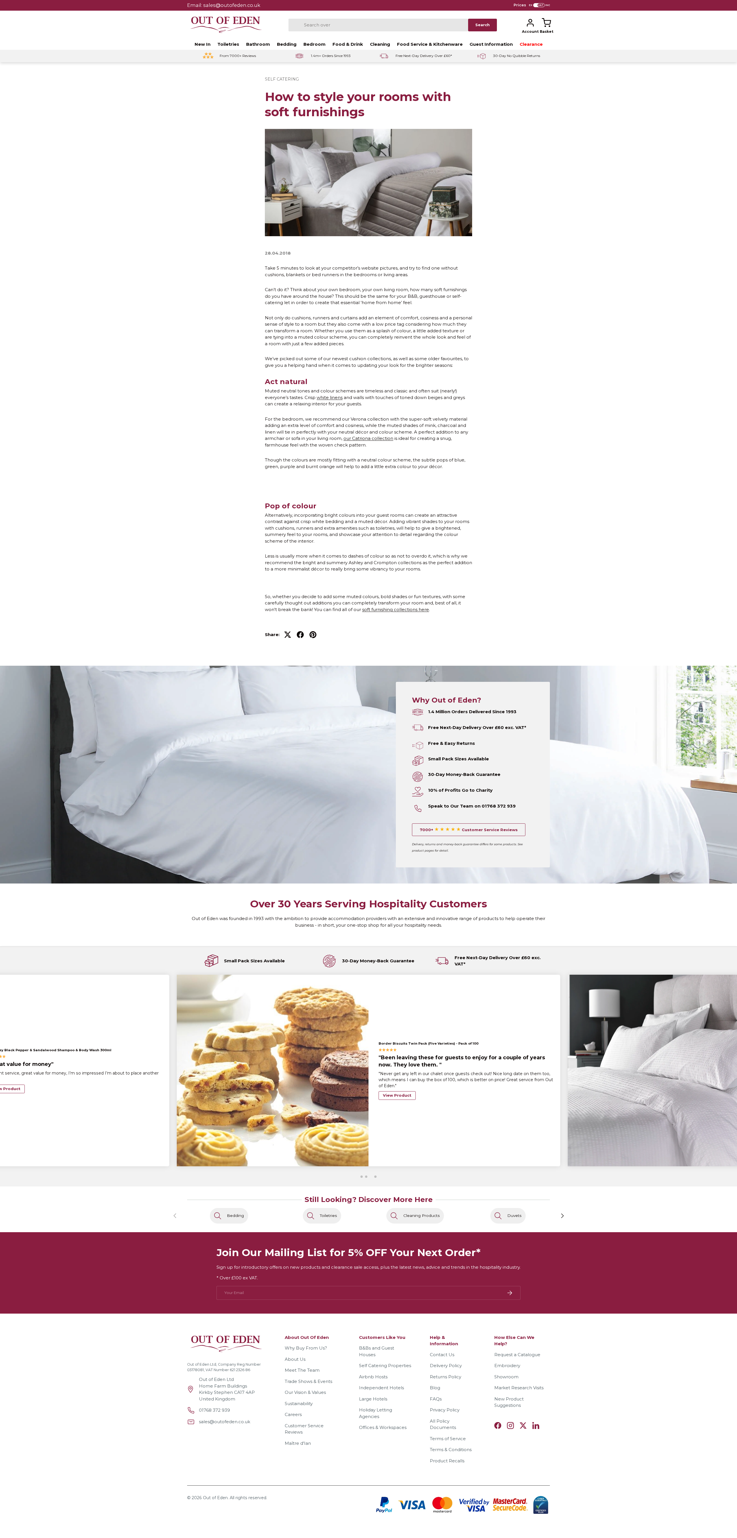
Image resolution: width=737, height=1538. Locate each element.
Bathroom (258, 44)
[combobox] (378, 25)
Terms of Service (448, 1438)
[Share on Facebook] (300, 634)
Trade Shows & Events (308, 1381)
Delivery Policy (446, 1365)
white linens (330, 397)
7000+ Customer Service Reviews (469, 829)
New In (202, 44)
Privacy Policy (444, 1410)
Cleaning (380, 44)
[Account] (530, 22)
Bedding (287, 44)
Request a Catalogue (517, 1354)
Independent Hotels (381, 1387)
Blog (435, 1387)
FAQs (436, 1399)
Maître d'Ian (298, 1443)
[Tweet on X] (287, 634)
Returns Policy (445, 1376)
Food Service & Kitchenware (430, 44)
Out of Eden (215, 1497)
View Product (397, 1088)
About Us (295, 1359)
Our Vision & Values (305, 1392)
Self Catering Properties (385, 1365)
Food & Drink (348, 44)
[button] (546, 22)
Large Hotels (373, 1399)
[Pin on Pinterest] (313, 634)
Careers (293, 1414)
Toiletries (228, 44)
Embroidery (507, 1365)
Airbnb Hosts (373, 1376)
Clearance (531, 44)
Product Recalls (447, 1460)
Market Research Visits (519, 1387)
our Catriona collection (368, 438)
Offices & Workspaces (383, 1427)
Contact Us (442, 1354)
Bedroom (314, 44)
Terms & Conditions (451, 1449)
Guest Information (491, 44)
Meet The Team (302, 1370)
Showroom (506, 1376)
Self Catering (282, 79)
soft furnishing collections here (395, 609)
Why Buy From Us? (306, 1348)
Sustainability (299, 1403)
